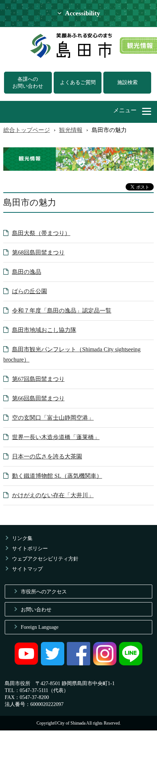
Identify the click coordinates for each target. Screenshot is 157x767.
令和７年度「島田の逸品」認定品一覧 (61, 310)
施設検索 (127, 82)
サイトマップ (27, 569)
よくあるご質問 (78, 82)
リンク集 (22, 538)
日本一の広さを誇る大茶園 (47, 456)
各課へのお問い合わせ (27, 82)
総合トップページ (26, 130)
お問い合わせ (36, 609)
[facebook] (78, 663)
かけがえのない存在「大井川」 (53, 495)
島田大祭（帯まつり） (41, 233)
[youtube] (26, 663)
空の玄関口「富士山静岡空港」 (53, 418)
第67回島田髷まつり (38, 379)
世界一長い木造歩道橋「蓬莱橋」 (56, 437)
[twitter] (52, 663)
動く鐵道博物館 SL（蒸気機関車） (57, 476)
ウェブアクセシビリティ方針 (45, 559)
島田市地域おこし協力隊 (44, 330)
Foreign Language (39, 627)
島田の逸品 (26, 272)
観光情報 (71, 130)
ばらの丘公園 (29, 291)
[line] (130, 663)
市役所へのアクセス (44, 591)
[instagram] (104, 663)
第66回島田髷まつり (38, 398)
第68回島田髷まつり (38, 252)
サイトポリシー (30, 548)
